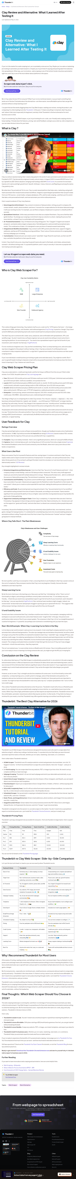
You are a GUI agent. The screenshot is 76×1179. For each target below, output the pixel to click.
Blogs (7, 6)
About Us (54, 1167)
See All (53, 1144)
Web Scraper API (31, 1144)
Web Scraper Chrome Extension (35, 1136)
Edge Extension (31, 1139)
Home (3, 6)
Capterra (69, 442)
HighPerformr (32, 343)
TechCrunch (50, 181)
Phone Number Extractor (58, 1139)
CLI (28, 1147)
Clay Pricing (49, 329)
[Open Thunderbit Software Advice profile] (15, 1145)
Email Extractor (55, 1136)
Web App (29, 1142)
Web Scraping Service (57, 1164)
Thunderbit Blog (62, 1044)
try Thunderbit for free (65, 1038)
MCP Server (30, 1150)
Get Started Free (11, 91)
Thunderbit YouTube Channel (33, 1044)
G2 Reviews (49, 433)
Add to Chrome (65, 1174)
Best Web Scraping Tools (33, 1159)
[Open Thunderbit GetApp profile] (6, 1145)
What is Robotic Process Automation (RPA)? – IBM (19, 1067)
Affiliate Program (56, 1156)
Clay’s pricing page (33, 374)
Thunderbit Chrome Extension (41, 811)
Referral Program (56, 1159)
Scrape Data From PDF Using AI (34, 1161)
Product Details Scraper (58, 1142)
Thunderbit (29, 110)
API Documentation (57, 1161)
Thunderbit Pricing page (30, 853)
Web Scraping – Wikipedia (12, 1065)
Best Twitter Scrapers (32, 1164)
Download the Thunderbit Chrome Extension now (33, 1050)
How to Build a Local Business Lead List (36, 1167)
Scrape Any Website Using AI (34, 1156)
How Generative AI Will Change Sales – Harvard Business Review (24, 1070)
